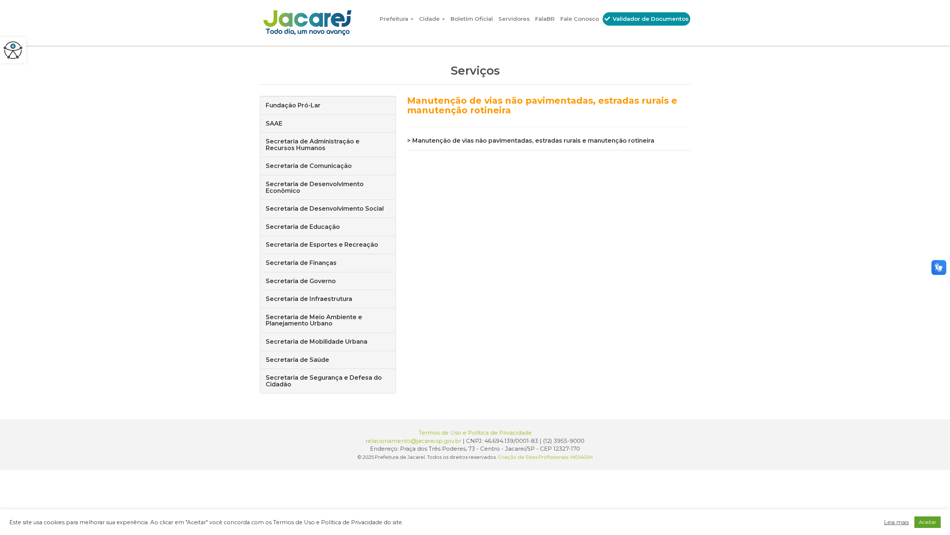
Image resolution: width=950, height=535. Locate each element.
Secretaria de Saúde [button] (297, 359)
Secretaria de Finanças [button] (301, 262)
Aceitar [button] (927, 522)
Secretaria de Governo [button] (301, 281)
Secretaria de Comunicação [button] (309, 165)
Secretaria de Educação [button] (303, 226)
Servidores (514, 18)
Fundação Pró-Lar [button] (293, 105)
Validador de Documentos (649, 18)
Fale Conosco (579, 18)
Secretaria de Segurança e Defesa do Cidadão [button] (324, 381)
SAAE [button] (274, 123)
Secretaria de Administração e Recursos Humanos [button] (313, 145)
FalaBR (545, 18)
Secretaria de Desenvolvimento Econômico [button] (315, 187)
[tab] (328, 105)
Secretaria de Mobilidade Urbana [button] (316, 341)
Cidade (430, 18)
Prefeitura (395, 18)
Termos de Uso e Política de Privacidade (475, 432)
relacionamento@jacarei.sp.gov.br (413, 440)
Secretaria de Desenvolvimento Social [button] (325, 208)
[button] (13, 50)
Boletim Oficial (472, 18)
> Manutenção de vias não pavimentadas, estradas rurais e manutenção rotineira (530, 140)
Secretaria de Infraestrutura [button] (309, 298)
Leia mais (896, 522)
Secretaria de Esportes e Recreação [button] (322, 244)
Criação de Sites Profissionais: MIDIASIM (545, 457)
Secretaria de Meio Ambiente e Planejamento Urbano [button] (314, 320)
